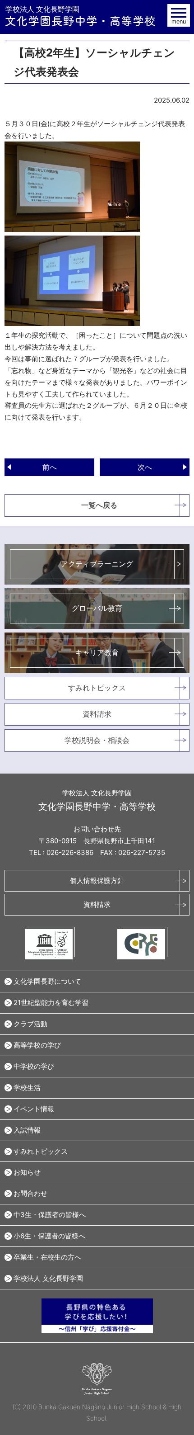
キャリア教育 (97, 652)
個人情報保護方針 (97, 880)
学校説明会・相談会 (97, 740)
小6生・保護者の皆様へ (49, 1236)
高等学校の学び (37, 1045)
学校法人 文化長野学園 (48, 1278)
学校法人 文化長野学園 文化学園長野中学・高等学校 (80, 16)
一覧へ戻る (99, 505)
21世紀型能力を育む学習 (51, 1002)
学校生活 (27, 1087)
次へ (145, 467)
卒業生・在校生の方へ (47, 1257)
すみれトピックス (97, 687)
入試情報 (27, 1130)
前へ (49, 467)
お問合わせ (30, 1193)
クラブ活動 (30, 1024)
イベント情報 (34, 1109)
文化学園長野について (47, 981)
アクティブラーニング (97, 563)
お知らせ (27, 1172)
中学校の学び (34, 1066)
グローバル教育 (97, 608)
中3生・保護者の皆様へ (50, 1214)
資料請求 (97, 713)
